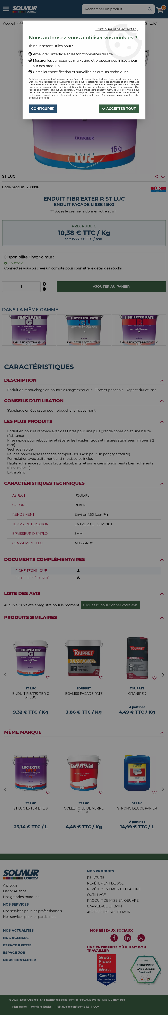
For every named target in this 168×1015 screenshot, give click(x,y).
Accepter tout (120, 109)
